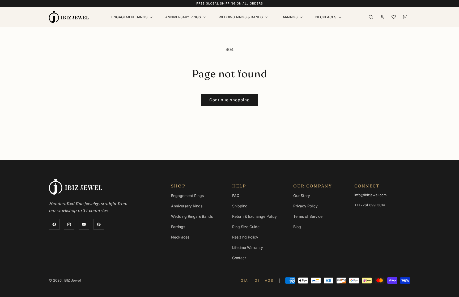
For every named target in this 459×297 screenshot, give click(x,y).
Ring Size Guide (246, 226)
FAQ (236, 195)
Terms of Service (307, 216)
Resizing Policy (245, 237)
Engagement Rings (187, 195)
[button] (133, 17)
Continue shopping (229, 99)
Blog (297, 226)
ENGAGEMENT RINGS (129, 17)
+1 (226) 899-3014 (369, 205)
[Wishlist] (394, 17)
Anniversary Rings (186, 206)
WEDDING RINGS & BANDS (241, 17)
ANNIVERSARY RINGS (183, 17)
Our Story (301, 195)
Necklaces (325, 17)
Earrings (289, 17)
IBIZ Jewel (72, 280)
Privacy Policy (305, 206)
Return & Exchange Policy (254, 216)
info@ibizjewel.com (370, 195)
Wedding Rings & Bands (192, 216)
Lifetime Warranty (247, 247)
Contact (239, 258)
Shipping (240, 206)
